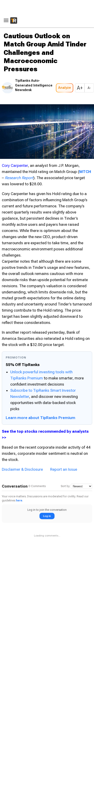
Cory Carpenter (15, 164)
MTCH (85, 170)
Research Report (19, 176)
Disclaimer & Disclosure (22, 468)
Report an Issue (63, 468)
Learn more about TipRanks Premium (40, 416)
